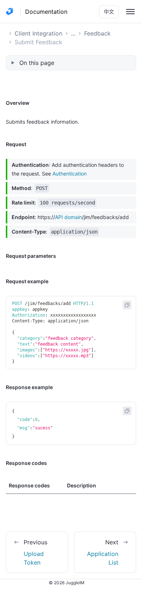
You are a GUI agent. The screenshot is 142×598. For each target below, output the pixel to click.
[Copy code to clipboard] (127, 305)
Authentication (69, 173)
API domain (68, 217)
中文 (109, 11)
